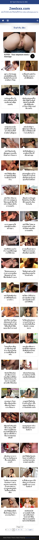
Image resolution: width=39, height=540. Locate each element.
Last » (31, 530)
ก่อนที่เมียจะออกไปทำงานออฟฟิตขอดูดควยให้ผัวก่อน (10, 251)
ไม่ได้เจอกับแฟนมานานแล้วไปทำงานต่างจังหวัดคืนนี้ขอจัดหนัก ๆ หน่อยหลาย (29, 324)
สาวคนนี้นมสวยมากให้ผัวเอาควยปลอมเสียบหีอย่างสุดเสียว (29, 251)
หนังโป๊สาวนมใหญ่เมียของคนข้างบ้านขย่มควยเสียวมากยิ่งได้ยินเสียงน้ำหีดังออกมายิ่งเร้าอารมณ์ (10, 324)
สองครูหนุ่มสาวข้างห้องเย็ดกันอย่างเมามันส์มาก (28, 428)
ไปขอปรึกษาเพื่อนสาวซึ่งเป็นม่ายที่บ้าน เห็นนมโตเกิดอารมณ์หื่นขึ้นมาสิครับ (10, 350)
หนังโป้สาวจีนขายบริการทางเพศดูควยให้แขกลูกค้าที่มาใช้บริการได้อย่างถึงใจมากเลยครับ (10, 202)
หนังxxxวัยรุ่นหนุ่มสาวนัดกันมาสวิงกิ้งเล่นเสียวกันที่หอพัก (28, 375)
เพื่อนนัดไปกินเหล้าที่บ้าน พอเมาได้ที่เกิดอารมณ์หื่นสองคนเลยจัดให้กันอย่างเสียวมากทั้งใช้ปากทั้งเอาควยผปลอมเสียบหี (10, 432)
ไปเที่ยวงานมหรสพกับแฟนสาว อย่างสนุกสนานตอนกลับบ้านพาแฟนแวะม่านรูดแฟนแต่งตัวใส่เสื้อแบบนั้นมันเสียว (10, 486)
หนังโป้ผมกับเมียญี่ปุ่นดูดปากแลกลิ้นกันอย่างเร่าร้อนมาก (10, 153)
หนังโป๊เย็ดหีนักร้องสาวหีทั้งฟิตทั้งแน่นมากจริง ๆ (10, 297)
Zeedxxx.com (19, 8)
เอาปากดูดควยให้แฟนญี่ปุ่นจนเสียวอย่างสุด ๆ (10, 226)
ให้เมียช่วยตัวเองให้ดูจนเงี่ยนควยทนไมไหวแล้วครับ (29, 273)
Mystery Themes (30, 537)
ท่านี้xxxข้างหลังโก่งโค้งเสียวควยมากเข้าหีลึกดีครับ (28, 76)
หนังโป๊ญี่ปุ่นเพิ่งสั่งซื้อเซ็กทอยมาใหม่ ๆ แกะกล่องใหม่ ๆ (10, 513)
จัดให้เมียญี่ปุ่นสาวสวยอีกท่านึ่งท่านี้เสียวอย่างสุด (29, 153)
